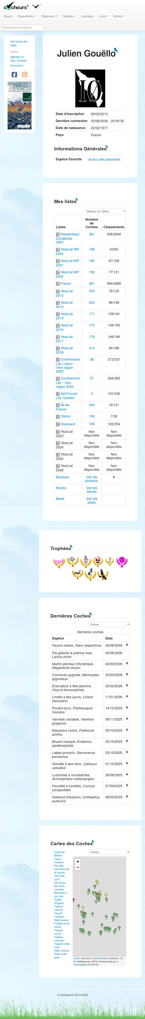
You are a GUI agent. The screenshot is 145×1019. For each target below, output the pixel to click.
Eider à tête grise (60, 955)
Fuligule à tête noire (62, 945)
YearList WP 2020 (67, 251)
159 (92, 416)
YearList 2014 (64, 304)
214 (92, 347)
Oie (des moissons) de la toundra (61, 869)
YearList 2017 (64, 338)
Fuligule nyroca (58, 931)
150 (92, 423)
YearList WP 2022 (67, 274)
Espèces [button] (68, 16)
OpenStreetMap (100, 958)
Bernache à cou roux (60, 894)
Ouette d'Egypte (59, 901)
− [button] (78, 867)
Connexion (16, 65)
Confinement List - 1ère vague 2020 (68, 382)
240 (92, 404)
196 (92, 249)
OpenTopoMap (80, 964)
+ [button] (78, 861)
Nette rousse (61, 920)
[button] (37, 5)
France (66, 283)
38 (92, 359)
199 (92, 271)
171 (92, 313)
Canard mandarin (59, 914)
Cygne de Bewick (59, 853)
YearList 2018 (64, 350)
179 (92, 336)
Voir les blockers (91, 478)
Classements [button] (26, 16)
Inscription (88, 16)
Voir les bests (91, 500)
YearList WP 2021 (67, 262)
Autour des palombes (104, 159)
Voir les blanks (91, 489)
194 (92, 260)
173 (92, 324)
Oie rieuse (59, 882)
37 (92, 378)
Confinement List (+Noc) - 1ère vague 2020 (68, 365)
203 (92, 290)
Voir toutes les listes (18, 43)
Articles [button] (117, 16)
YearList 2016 (64, 327)
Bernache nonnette (59, 887)
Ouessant (68, 423)
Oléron (66, 416)
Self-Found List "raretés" (66, 395)
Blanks (61, 487)
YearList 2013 (64, 293)
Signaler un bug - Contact (18, 58)
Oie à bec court (59, 877)
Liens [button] (102, 16)
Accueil (8, 16)
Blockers (62, 476)
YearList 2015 (64, 315)
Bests (60, 498)
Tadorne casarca (58, 908)
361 (92, 233)
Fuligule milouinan (59, 938)
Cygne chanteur (59, 860)
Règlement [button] (49, 16)
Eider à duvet (61, 950)
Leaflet (77, 958)
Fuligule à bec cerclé (61, 925)
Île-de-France (63, 406)
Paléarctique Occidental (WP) (67, 237)
